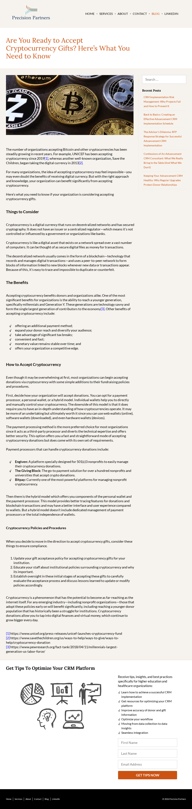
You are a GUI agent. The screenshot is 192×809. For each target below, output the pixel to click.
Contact (140, 13)
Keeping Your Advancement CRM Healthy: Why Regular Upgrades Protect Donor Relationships (163, 180)
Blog (156, 13)
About (123, 13)
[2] (80, 163)
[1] (46, 158)
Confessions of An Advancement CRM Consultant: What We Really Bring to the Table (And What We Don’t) (163, 160)
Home (89, 13)
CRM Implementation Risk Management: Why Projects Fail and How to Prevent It (162, 101)
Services (106, 13)
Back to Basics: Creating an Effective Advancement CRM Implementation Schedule (160, 119)
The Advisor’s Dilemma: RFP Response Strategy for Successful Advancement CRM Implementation (163, 138)
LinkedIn (171, 13)
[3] (102, 309)
